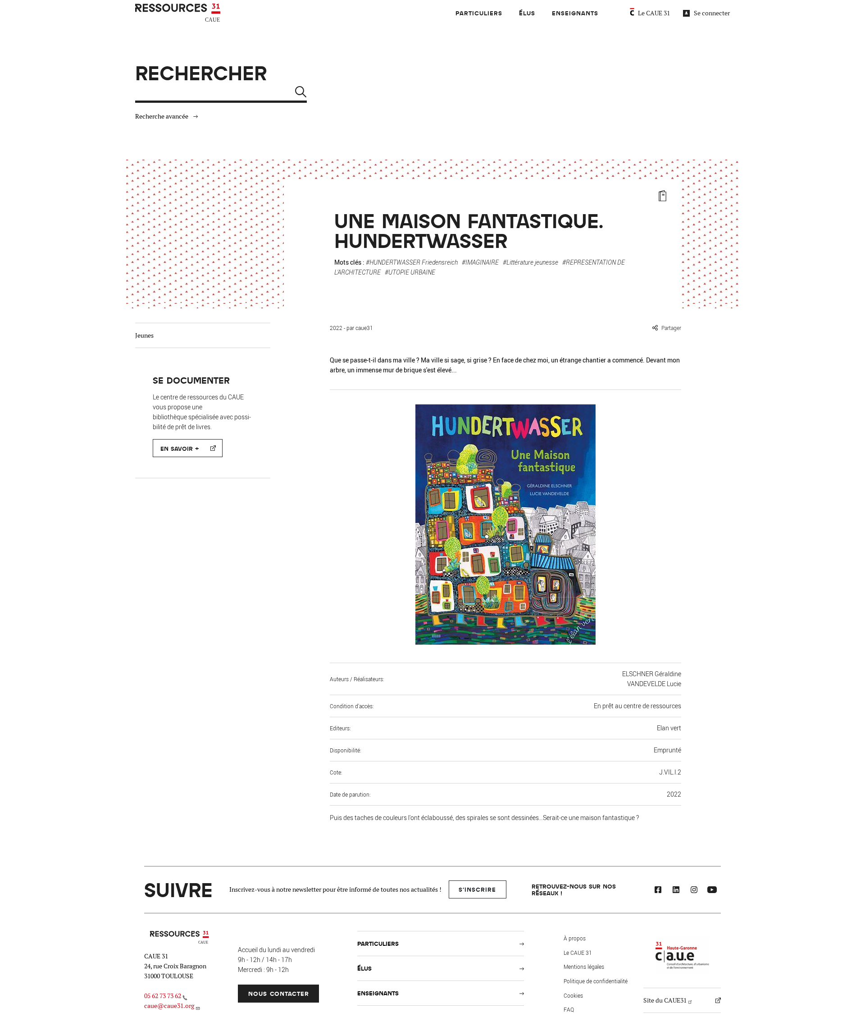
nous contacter (278, 993)
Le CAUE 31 (654, 13)
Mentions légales (584, 966)
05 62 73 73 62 (162, 996)
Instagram (694, 890)
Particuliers (478, 12)
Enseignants (575, 12)
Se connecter (712, 13)
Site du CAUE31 (665, 1000)
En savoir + (179, 448)
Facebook (658, 890)
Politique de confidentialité (596, 981)
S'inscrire (477, 889)
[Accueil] (179, 13)
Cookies (573, 995)
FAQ (569, 1009)
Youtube (712, 890)
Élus (527, 12)
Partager (671, 327)
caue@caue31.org (169, 1006)
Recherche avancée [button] (161, 116)
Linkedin (676, 890)
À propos (575, 938)
